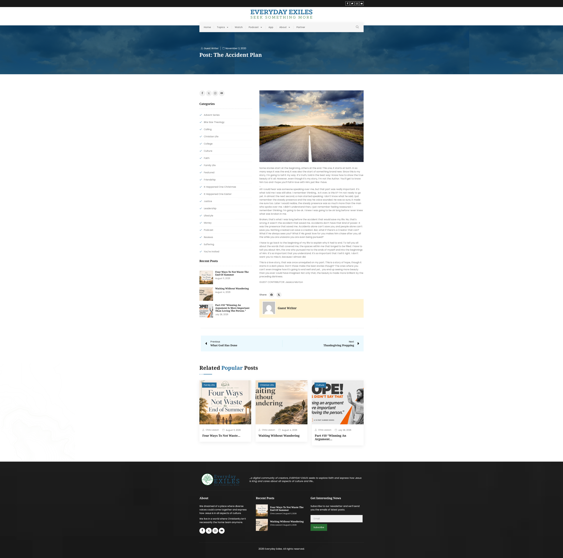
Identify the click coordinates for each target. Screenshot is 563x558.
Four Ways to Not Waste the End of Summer (232, 273)
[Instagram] (357, 3)
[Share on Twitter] (279, 295)
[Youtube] (361, 3)
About (283, 27)
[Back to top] (556, 551)
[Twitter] (352, 3)
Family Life (209, 384)
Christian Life (267, 384)
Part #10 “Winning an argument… (330, 437)
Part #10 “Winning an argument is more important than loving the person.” (232, 307)
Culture (320, 384)
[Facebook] (347, 3)
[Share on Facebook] (271, 295)
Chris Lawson (212, 429)
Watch (239, 27)
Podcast (254, 27)
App (270, 27)
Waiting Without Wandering (232, 288)
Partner (300, 27)
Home (207, 27)
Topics (221, 27)
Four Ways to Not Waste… (221, 436)
